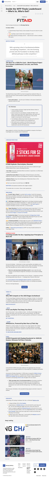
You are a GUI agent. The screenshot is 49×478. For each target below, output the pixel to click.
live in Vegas (13, 212)
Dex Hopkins (23, 403)
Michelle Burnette (26, 408)
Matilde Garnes (20, 405)
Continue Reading (24, 135)
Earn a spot (35, 204)
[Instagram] (35, 472)
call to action (28, 194)
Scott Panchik (12, 411)
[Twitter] (35, 469)
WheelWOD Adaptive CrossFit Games (21, 209)
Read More (24, 287)
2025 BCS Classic (38, 220)
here (32, 205)
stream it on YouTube (22, 212)
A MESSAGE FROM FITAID (12, 140)
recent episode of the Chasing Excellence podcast (19, 279)
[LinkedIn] (38, 469)
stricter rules (20, 377)
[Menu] (47, 1)
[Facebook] (44, 469)
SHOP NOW (8, 185)
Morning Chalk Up (8, 5)
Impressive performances (17, 227)
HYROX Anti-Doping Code (12, 376)
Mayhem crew (36, 414)
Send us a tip (36, 400)
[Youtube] (41, 469)
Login (37, 1)
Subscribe (43, 1)
